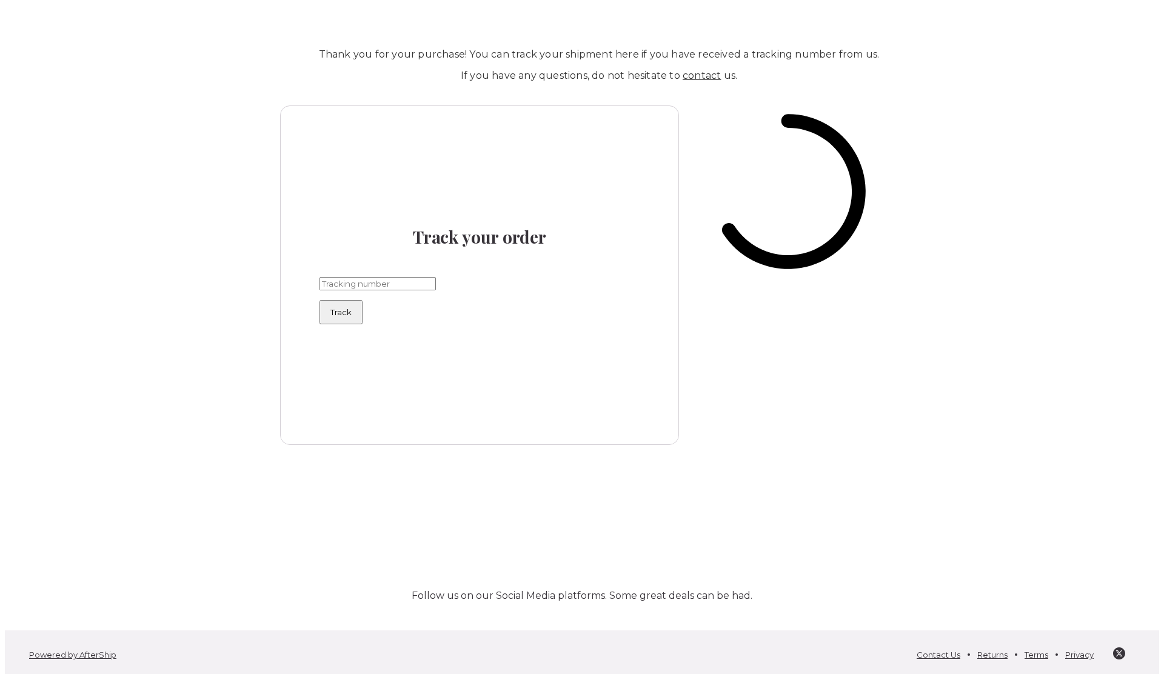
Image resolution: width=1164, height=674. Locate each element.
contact (702, 75)
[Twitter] (1119, 654)
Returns (992, 654)
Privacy (1079, 654)
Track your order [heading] (479, 237)
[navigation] (582, 19)
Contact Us (938, 654)
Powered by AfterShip (72, 654)
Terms (1036, 654)
